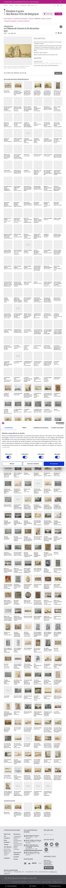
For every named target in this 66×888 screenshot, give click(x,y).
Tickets (59, 14)
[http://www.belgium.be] (29, 863)
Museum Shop (7, 850)
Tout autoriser (54, 463)
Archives (16, 842)
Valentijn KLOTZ (48, 62)
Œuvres (61, 27)
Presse (16, 5)
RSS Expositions (48, 861)
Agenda (30, 18)
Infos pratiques (8, 18)
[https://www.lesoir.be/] (34, 863)
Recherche (21, 21)
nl (54, 5)
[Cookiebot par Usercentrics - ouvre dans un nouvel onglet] (57, 423)
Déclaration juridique (46, 881)
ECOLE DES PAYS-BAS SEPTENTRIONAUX (46, 65)
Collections (37, 18)
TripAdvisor (46, 852)
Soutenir (16, 857)
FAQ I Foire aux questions (7, 836)
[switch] (25, 457)
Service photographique (18, 839)
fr (58, 5)
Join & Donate (49, 14)
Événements (23, 5)
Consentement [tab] (8, 427)
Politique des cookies (57, 881)
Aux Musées (7, 847)
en (61, 5)
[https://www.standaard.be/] (40, 863)
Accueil (5, 5)
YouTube (52, 846)
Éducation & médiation (10, 21)
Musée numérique (16, 848)
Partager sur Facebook (56, 33)
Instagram (57, 846)
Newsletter (50, 867)
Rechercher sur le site (29, 5)
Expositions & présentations (20, 18)
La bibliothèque (17, 836)
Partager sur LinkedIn (58, 33)
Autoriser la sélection (33, 463)
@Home (27, 21)
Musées (43, 18)
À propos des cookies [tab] (57, 427)
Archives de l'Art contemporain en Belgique (18, 845)
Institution (48, 18)
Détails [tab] (24, 427)
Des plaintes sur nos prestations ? (19, 881)
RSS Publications (48, 864)
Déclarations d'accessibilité (34, 881)
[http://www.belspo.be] (25, 863)
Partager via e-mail (61, 33)
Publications (17, 837)
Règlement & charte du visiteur (7, 853)
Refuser (12, 463)
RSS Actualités (47, 863)
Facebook (46, 846)
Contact (11, 5)
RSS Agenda (47, 860)
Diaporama (58, 73)
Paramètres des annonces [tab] (41, 427)
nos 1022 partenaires (13, 435)
